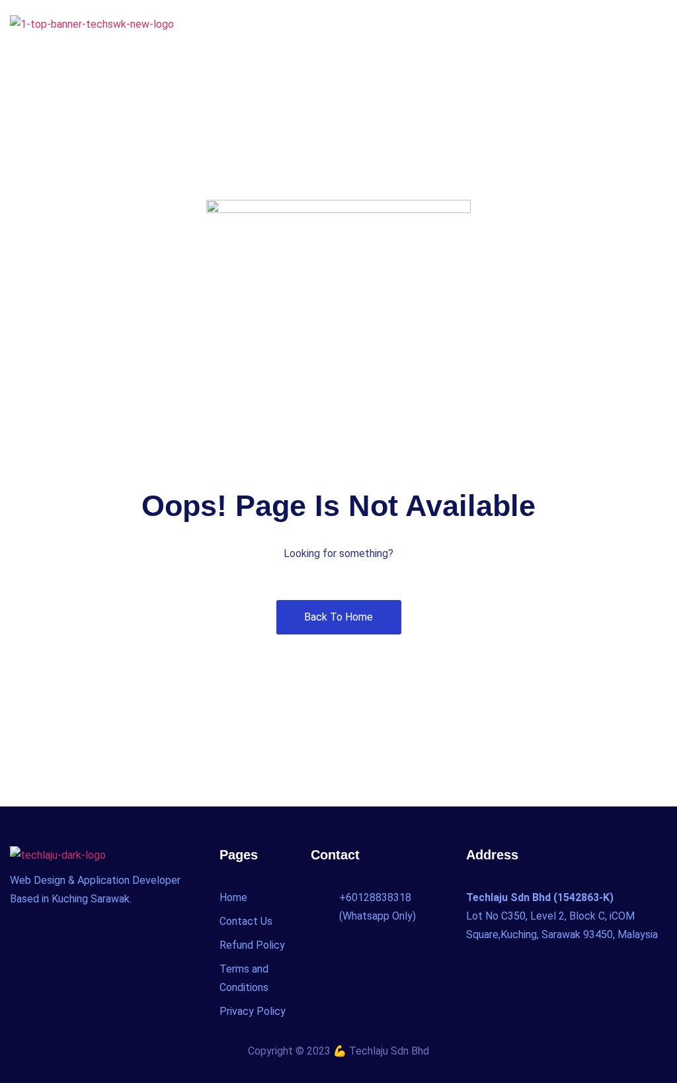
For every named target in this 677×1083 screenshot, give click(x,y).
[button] (656, 22)
